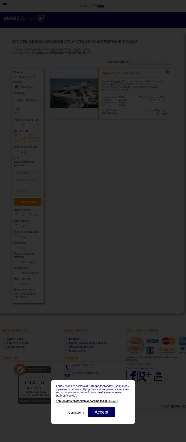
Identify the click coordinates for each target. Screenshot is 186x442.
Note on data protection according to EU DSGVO (86, 401)
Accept (101, 412)
